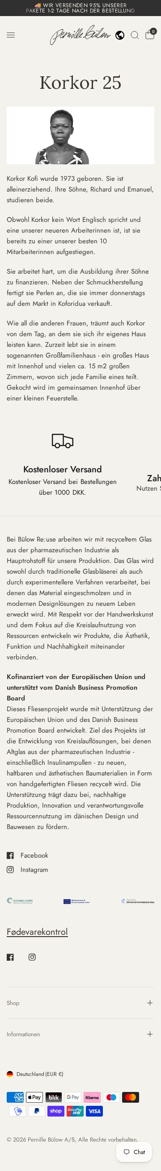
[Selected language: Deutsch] (119, 35)
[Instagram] (38, 957)
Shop (13, 1003)
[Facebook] (16, 957)
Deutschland (40, 1074)
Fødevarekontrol (37, 931)
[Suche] (134, 35)
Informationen (23, 1034)
